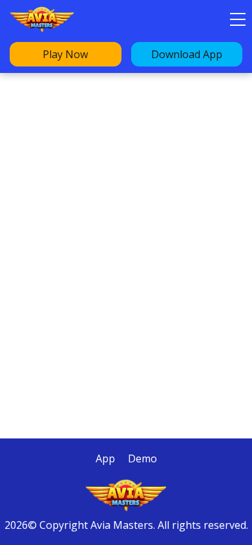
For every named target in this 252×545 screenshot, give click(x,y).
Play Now (65, 54)
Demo (142, 458)
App (105, 458)
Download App (186, 54)
